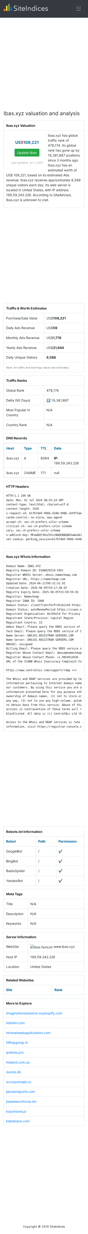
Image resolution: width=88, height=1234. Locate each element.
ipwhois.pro (15, 1052)
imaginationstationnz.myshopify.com (34, 1013)
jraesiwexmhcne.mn (21, 1101)
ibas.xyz (68, 947)
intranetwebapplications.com (28, 1033)
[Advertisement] (44, 62)
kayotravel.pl (16, 1111)
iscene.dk (13, 1072)
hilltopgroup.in (17, 1042)
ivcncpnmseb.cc (18, 1082)
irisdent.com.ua (18, 1062)
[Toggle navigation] (78, 9)
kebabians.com (18, 1121)
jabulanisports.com (20, 1092)
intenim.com (15, 1023)
